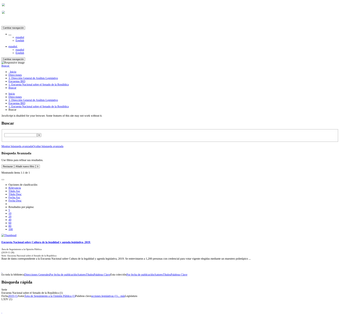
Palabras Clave (102, 274)
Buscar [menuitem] (12, 87)
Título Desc (15, 194)
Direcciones (15, 96)
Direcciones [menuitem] (15, 74)
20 (9, 216)
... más (121, 295)
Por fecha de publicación (63, 274)
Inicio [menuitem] (12, 71)
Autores (81, 274)
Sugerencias (176, 268)
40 (9, 219)
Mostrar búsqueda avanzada (17, 146)
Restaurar (8, 166)
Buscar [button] (5, 65)
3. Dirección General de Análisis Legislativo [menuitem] (33, 78)
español (20, 37)
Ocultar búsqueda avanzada (48, 146)
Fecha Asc (14, 197)
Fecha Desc (15, 200)
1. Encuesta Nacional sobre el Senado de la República (38, 106)
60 (9, 222)
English (20, 40)
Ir (39, 135)
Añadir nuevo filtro (25, 166)
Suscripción (8, 20)
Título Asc (14, 191)
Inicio (11, 93)
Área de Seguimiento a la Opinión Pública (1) (49, 295)
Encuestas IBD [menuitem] (16, 81)
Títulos (90, 274)
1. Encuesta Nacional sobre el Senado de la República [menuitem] (38, 84)
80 (9, 226)
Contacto (162, 268)
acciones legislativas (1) (104, 295)
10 (9, 213)
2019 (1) (13, 295)
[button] (9, 35)
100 (10, 229)
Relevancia (14, 187)
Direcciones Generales (36, 274)
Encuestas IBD (16, 103)
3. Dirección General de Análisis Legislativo (33, 100)
